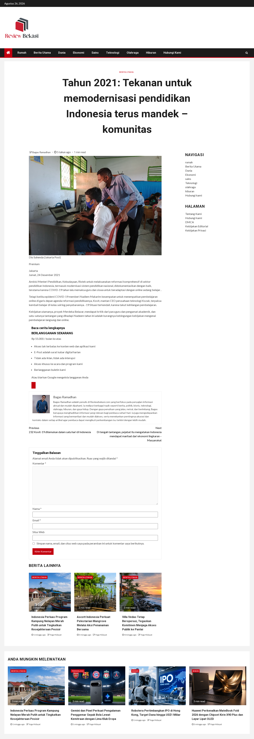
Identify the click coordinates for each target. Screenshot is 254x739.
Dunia (61, 52)
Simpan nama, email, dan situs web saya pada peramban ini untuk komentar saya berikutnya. (90, 543)
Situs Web (38, 532)
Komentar (39, 463)
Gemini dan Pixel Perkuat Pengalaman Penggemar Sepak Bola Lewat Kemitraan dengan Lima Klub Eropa (95, 715)
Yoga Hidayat (56, 634)
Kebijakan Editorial (196, 226)
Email (36, 520)
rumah (21, 52)
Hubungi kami (172, 52)
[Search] (246, 52)
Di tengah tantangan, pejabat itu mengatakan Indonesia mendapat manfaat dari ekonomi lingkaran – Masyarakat (129, 434)
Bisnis (135, 671)
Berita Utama (42, 52)
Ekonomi (78, 52)
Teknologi (112, 52)
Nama (36, 508)
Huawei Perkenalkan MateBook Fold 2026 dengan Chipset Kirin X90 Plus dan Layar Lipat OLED (217, 715)
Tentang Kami (193, 213)
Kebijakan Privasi (195, 230)
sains (95, 52)
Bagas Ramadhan (41, 152)
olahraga (133, 52)
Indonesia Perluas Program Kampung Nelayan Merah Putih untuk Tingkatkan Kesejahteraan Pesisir (35, 715)
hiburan (151, 52)
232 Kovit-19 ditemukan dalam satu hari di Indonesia (60, 430)
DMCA (189, 222)
